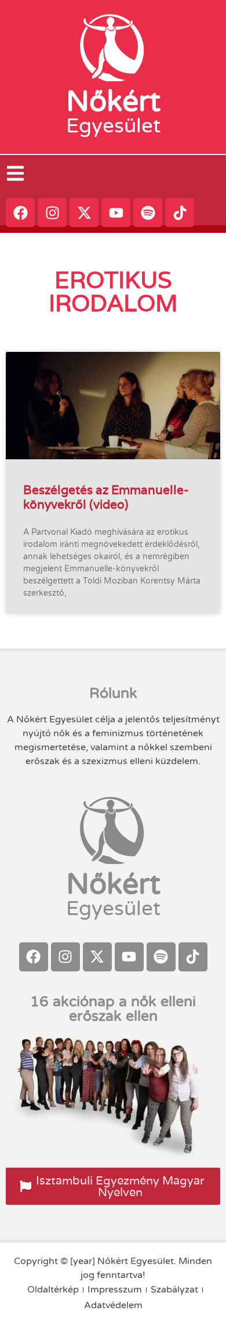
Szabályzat (174, 1289)
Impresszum (115, 1289)
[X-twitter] (84, 212)
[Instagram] (52, 212)
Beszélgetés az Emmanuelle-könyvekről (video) (106, 497)
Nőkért (113, 101)
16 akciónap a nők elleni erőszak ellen (113, 1009)
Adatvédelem (113, 1305)
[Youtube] (115, 212)
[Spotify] (147, 212)
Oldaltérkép (53, 1289)
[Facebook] (20, 212)
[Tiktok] (179, 212)
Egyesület (113, 126)
